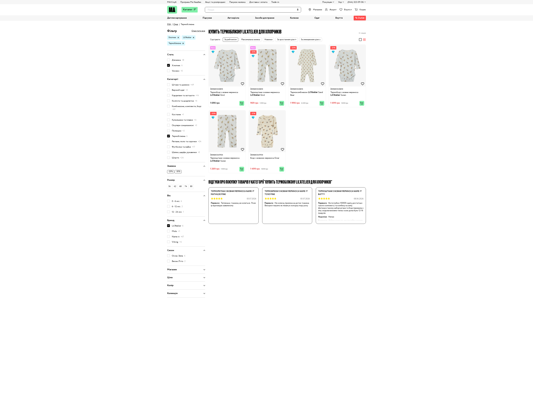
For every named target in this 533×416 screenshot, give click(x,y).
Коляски (294, 18)
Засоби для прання (264, 18)
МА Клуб (171, 2)
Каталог (188, 9)
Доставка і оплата (258, 2)
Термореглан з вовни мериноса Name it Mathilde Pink (232, 193)
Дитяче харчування (177, 18)
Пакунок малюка (237, 2)
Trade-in (275, 2)
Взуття (339, 18)
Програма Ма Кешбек (190, 2)
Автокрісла (233, 18)
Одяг (317, 18)
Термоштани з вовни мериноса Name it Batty (340, 193)
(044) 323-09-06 (356, 2)
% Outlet (359, 18)
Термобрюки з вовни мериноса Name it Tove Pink (286, 193)
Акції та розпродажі (215, 2)
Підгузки (207, 18)
